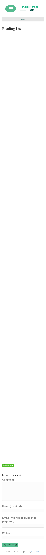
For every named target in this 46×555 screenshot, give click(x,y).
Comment (8, 479)
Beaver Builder (35, 552)
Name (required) (12, 506)
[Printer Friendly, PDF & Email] (8, 465)
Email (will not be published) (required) (19, 519)
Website (7, 533)
